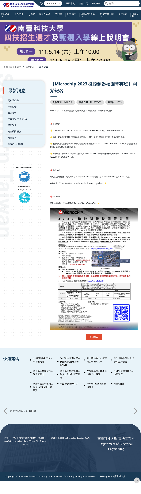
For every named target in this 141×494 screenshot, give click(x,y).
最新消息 (30, 66)
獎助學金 (12, 125)
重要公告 (43, 66)
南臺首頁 (12, 137)
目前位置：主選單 (12, 66)
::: (0, 12)
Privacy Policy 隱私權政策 (112, 476)
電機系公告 (13, 100)
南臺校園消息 (14, 131)
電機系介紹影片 (15, 143)
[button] (5, 411)
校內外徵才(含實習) (17, 119)
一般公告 (12, 106)
